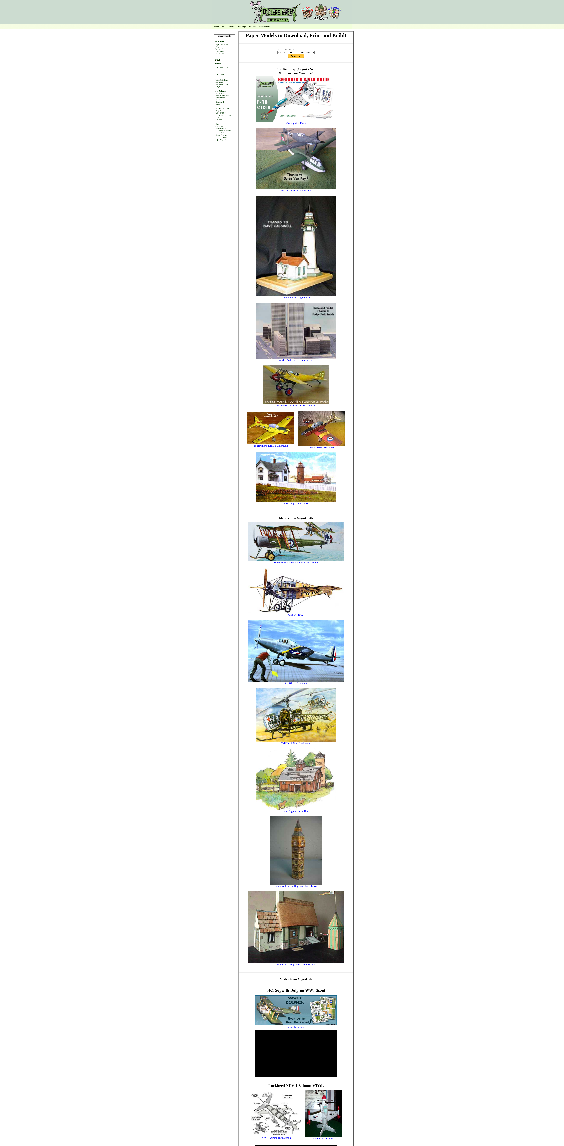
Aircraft (231, 26)
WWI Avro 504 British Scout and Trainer (296, 562)
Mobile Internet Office (223, 115)
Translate (231, 13)
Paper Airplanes (220, 139)
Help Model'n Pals (221, 84)
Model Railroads (221, 137)
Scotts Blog (219, 82)
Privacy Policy (220, 133)
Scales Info (219, 120)
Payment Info (220, 49)
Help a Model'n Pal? (222, 67)
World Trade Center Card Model (296, 360)
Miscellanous (264, 26)
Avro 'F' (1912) (296, 614)
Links (217, 122)
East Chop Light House (295, 503)
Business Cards (220, 128)
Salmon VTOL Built (323, 1138)
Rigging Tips (220, 102)
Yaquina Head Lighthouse (296, 297)
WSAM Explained (221, 80)
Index (217, 117)
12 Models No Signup (223, 131)
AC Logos (220, 93)
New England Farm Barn (296, 811)
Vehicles (252, 26)
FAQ (223, 26)
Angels (217, 87)
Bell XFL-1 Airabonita (296, 683)
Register (218, 63)
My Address (219, 51)
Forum (217, 78)
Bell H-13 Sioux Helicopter (296, 743)
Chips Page (219, 126)
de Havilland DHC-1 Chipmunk (271, 445)
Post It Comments (222, 95)
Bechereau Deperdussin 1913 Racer (296, 405)
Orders (217, 47)
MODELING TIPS (222, 109)
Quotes (217, 124)
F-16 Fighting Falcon (296, 123)
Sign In (217, 60)
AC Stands (220, 100)
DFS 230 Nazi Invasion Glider (296, 190)
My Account (219, 41)
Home (216, 26)
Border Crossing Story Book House (296, 964)
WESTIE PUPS (221, 113)
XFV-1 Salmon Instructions (276, 1137)
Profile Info (219, 54)
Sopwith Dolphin (296, 1026)
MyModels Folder (221, 45)
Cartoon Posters (221, 135)
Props (218, 104)
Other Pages (219, 74)
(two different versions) (321, 447)
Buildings (242, 26)
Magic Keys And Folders (224, 111)
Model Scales (221, 98)
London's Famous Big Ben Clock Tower (296, 886)
